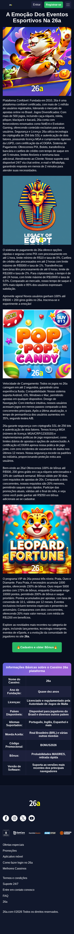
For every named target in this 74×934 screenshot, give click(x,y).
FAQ (5, 895)
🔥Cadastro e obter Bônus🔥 (37, 647)
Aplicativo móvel (13, 856)
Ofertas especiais (13, 844)
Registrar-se (53, 4)
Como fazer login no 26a (18, 862)
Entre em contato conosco (18, 889)
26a (5, 901)
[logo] (10, 4)
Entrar (36, 4)
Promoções (10, 850)
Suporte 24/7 (10, 883)
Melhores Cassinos (14, 868)
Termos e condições (15, 878)
